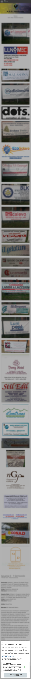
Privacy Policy (11, 656)
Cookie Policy (4, 656)
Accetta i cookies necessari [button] (15, 675)
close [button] (29, 642)
